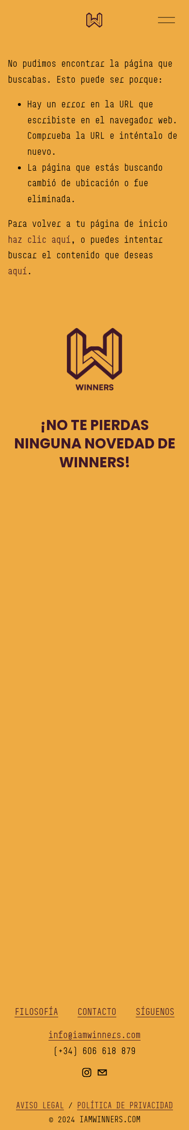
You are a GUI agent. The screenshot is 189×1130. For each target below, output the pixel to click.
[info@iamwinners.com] (102, 1072)
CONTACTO (97, 1011)
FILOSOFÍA (36, 1011)
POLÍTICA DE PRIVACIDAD (125, 1105)
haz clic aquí (39, 239)
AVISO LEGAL (40, 1105)
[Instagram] (87, 1072)
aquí (17, 271)
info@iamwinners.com (94, 1034)
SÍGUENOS (155, 1011)
